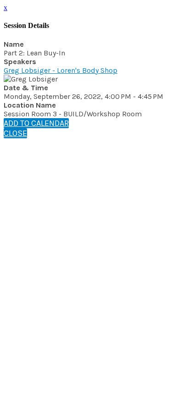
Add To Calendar (36, 123)
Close (15, 133)
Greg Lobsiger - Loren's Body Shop (60, 70)
